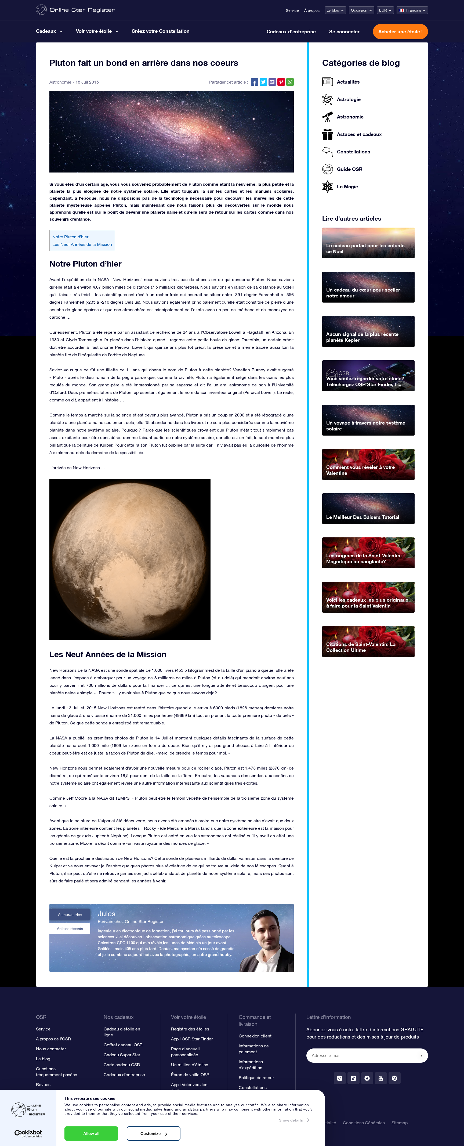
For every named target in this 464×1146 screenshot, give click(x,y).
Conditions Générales (364, 1122)
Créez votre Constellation (161, 31)
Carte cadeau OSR (122, 1064)
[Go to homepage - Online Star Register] (75, 10)
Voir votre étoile (94, 31)
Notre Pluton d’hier (70, 236)
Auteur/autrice (70, 915)
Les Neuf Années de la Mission (82, 244)
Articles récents (70, 928)
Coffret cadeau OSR (123, 1044)
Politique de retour (256, 1077)
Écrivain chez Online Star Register (131, 921)
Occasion (359, 10)
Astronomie (60, 82)
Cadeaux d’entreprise (291, 31)
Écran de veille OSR (190, 1074)
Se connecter (344, 31)
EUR (383, 10)
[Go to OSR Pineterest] (395, 1078)
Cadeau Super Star (122, 1054)
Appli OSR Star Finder (192, 1038)
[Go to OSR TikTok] (353, 1078)
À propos (312, 10)
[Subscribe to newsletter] (421, 1056)
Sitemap (400, 1122)
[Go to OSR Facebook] (367, 1078)
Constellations (253, 1087)
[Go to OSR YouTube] (381, 1078)
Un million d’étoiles (189, 1064)
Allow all (91, 1133)
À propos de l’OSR (53, 1038)
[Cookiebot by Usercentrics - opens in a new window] (28, 1134)
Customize (150, 1133)
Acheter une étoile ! (400, 31)
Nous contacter (51, 1048)
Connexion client (255, 1035)
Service (292, 10)
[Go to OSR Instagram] (340, 1078)
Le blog (333, 10)
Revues (43, 1084)
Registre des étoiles (190, 1028)
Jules (106, 913)
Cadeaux (46, 31)
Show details (291, 1120)
